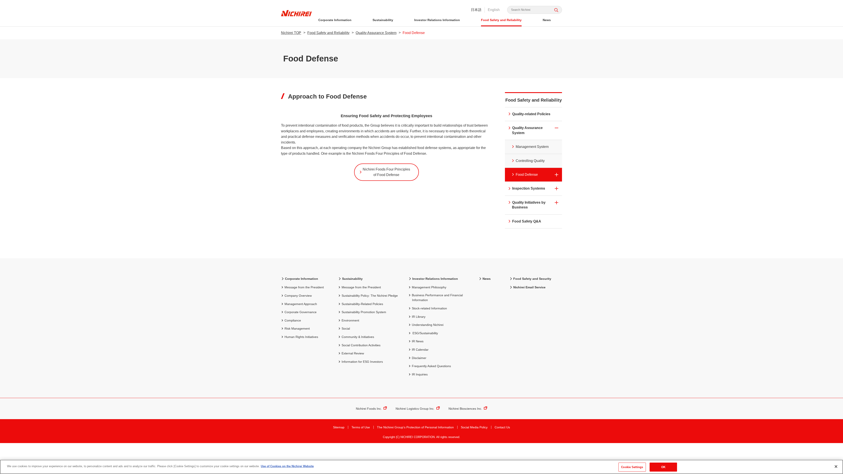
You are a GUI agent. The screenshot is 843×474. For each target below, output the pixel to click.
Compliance (293, 320)
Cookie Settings (632, 467)
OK (663, 467)
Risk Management (297, 328)
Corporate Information (334, 20)
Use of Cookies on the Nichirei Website (287, 466)
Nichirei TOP (291, 33)
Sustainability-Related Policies (362, 304)
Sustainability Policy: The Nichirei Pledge (370, 295)
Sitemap (338, 427)
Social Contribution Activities (361, 345)
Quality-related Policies (531, 114)
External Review (353, 353)
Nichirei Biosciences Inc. (465, 408)
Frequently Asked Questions (431, 366)
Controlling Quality (530, 161)
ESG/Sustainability (425, 333)
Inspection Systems (528, 188)
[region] (421, 467)
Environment (350, 320)
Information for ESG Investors (362, 361)
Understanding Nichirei (427, 325)
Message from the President (304, 287)
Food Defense (527, 174)
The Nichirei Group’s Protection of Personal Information (415, 427)
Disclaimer (419, 358)
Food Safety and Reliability (501, 20)
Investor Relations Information (437, 20)
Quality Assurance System (376, 33)
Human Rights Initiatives (301, 337)
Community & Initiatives (358, 337)
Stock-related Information (429, 308)
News (547, 20)
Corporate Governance (301, 312)
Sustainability (383, 20)
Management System (532, 147)
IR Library (418, 316)
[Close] (836, 466)
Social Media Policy (474, 427)
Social (346, 328)
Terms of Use (360, 427)
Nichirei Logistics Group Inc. (415, 408)
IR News (417, 341)
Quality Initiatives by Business (529, 205)
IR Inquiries (420, 374)
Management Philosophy (429, 287)
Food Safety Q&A (526, 221)
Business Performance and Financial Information (437, 297)
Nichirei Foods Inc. (369, 408)
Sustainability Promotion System (364, 312)
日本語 (476, 10)
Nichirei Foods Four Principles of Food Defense (386, 172)
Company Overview (298, 295)
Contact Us (502, 427)
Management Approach (301, 304)
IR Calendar (420, 349)
